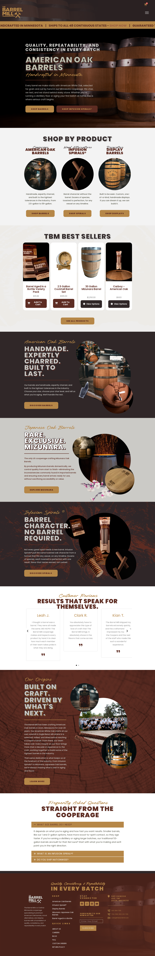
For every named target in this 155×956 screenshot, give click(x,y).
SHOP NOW (78, 25)
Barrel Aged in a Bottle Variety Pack (36, 289)
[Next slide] (127, 631)
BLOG (54, 936)
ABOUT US (56, 929)
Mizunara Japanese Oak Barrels (63, 913)
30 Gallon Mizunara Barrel (91, 288)
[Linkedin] (92, 904)
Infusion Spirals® (59, 905)
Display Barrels (58, 908)
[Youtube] (97, 904)
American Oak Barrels (61, 901)
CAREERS (55, 932)
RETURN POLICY (58, 947)
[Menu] (148, 13)
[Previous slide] (28, 631)
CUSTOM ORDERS (59, 943)
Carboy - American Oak (119, 288)
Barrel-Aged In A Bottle (62, 918)
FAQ (54, 940)
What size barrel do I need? (54, 824)
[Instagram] (87, 904)
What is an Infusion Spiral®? (55, 853)
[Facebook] (82, 904)
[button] (76, 665)
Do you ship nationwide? (53, 859)
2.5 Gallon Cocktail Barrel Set (63, 289)
